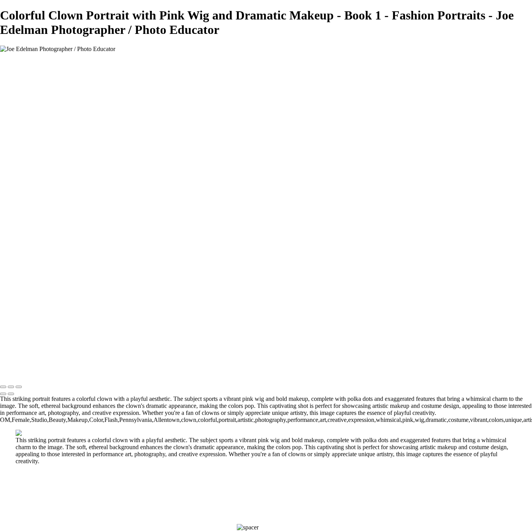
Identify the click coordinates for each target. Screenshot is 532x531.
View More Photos (250, 49)
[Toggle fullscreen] (11, 387)
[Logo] (57, 62)
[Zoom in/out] (19, 387)
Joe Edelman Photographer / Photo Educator (171, 49)
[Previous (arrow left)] (3, 394)
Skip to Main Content (301, 49)
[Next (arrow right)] (11, 394)
